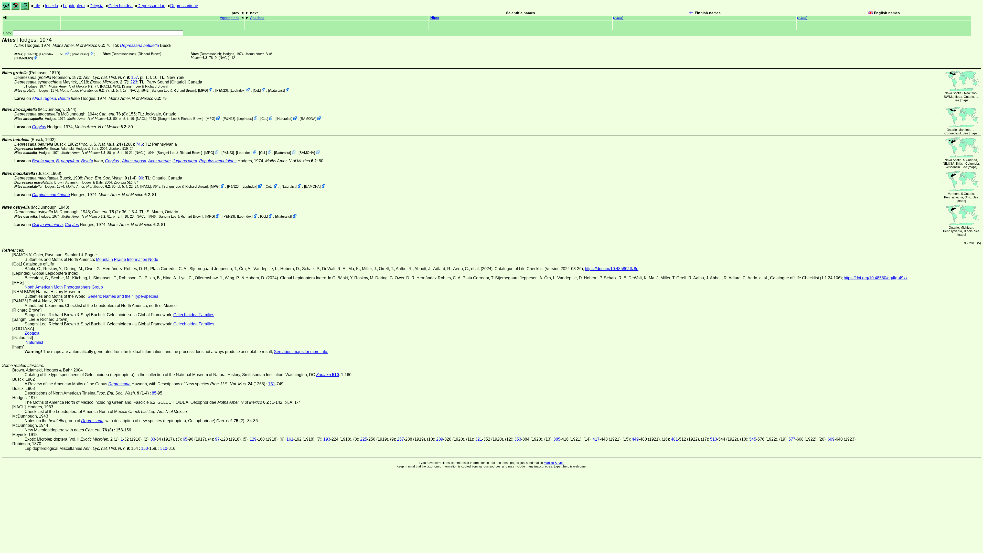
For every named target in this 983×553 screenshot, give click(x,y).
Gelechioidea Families (193, 315)
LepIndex (47, 54)
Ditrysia (96, 6)
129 (253, 439)
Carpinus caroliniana (51, 195)
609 (831, 439)
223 (133, 82)
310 (163, 448)
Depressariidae (151, 6)
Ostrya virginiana (47, 224)
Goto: (8, 33)
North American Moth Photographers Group (64, 287)
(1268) (106, 144)
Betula (64, 98)
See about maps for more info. (301, 351)
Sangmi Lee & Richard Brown (145, 86)
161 (289, 439)
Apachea (257, 18)
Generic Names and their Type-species (123, 296)
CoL (60, 54)
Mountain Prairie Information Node (127, 259)
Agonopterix (229, 18)
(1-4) (110, 178)
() (618, 18)
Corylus (39, 127)
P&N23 (30, 54)
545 (752, 439)
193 (326, 439)
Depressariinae (184, 6)
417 (596, 439)
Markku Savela (554, 463)
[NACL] (224, 58)
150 (144, 448)
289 (439, 439)
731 (271, 384)
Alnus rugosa (44, 98)
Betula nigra (43, 161)
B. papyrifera (67, 161)
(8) (113, 114)
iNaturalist (80, 54)
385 (556, 439)
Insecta (51, 6)
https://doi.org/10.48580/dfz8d (611, 269)
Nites (434, 18)
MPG (203, 90)
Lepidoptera (74, 6)
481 (674, 439)
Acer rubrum (159, 161)
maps (964, 100)
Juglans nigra (185, 161)
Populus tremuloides (218, 161)
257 (400, 439)
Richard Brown (149, 54)
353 (517, 439)
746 (139, 144)
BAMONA (308, 119)
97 (217, 439)
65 (185, 439)
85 (154, 393)
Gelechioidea (120, 6)
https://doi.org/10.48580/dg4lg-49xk (875, 278)
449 (635, 439)
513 (713, 439)
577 (791, 439)
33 (153, 439)
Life (37, 6)
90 (140, 178)
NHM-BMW (23, 58)
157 (134, 77)
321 (478, 439)
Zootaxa (32, 333)
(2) (106, 212)
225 (363, 439)
